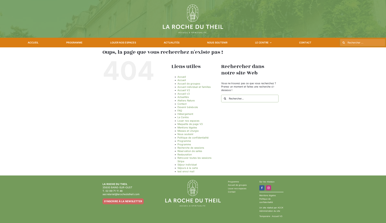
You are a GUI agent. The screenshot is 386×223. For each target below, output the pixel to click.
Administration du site (269, 211)
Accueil (181, 76)
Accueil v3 (183, 93)
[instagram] (268, 187)
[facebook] (261, 187)
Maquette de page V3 (190, 124)
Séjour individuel (187, 164)
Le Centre (183, 117)
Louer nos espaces (188, 120)
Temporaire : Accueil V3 (270, 216)
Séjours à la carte (187, 167)
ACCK (280, 207)
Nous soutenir (185, 134)
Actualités (183, 97)
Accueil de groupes (188, 83)
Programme (184, 140)
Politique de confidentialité (193, 137)
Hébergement (185, 113)
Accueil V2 (183, 90)
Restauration (184, 154)
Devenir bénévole (187, 107)
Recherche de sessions (190, 147)
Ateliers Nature (186, 100)
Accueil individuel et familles (194, 86)
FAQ (179, 110)
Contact (182, 103)
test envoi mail (186, 171)
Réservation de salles (189, 151)
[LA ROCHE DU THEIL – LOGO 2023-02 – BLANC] (193, 5)
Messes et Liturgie (188, 130)
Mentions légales (187, 127)
